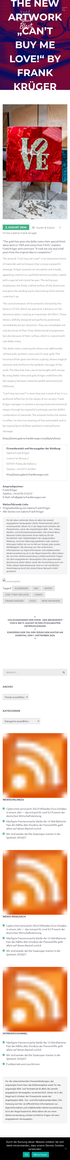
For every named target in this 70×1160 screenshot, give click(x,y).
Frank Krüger (14, 601)
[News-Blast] (25, 17)
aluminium (21, 588)
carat (38, 594)
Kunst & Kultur (45, 227)
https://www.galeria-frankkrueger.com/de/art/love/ (31, 438)
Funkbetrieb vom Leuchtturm (23, 1064)
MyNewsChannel (15, 1033)
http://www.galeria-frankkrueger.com (27, 474)
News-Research (14, 916)
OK (26, 1154)
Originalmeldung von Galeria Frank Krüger (26, 507)
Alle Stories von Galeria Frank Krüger (23, 511)
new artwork (51, 601)
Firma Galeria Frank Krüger (20, 233)
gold (32, 601)
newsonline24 (13, 799)
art (36, 588)
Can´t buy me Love (17, 594)
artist (48, 588)
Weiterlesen (40, 1154)
